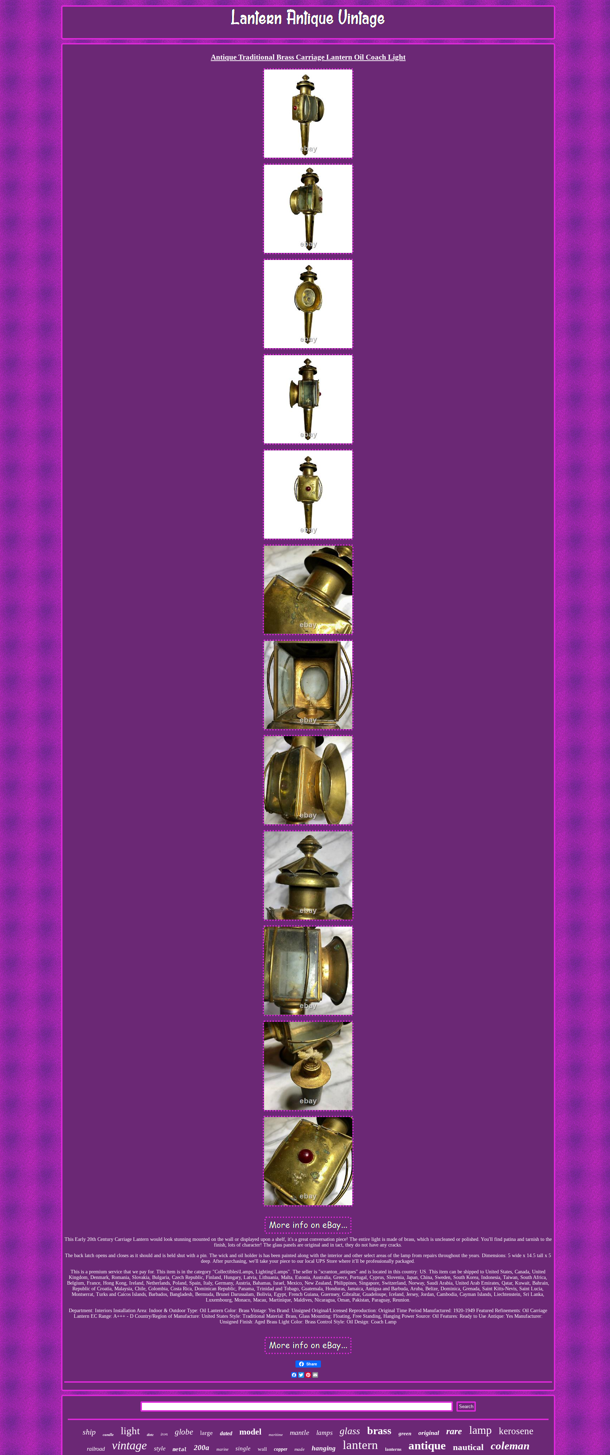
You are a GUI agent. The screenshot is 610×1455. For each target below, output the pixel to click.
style (160, 1448)
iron (164, 1434)
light (130, 1430)
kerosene (516, 1431)
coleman (510, 1445)
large (206, 1433)
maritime (276, 1434)
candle (108, 1434)
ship (89, 1431)
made (299, 1449)
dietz (150, 1435)
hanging (324, 1448)
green (405, 1433)
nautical (468, 1447)
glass (350, 1430)
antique (427, 1445)
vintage (129, 1445)
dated (226, 1433)
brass (379, 1430)
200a (201, 1447)
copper (280, 1449)
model (250, 1431)
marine (222, 1449)
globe (184, 1431)
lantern (360, 1445)
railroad (96, 1449)
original (428, 1432)
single (243, 1448)
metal (180, 1449)
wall (262, 1449)
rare (454, 1431)
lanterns (393, 1448)
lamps (324, 1432)
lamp (480, 1430)
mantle (299, 1432)
